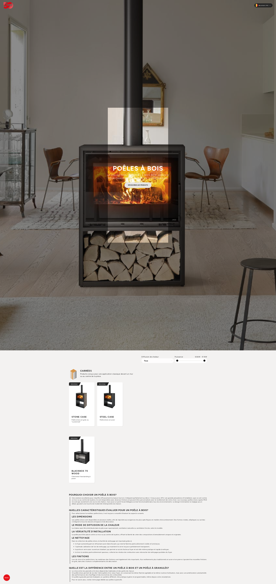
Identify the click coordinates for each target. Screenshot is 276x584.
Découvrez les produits (138, 185)
